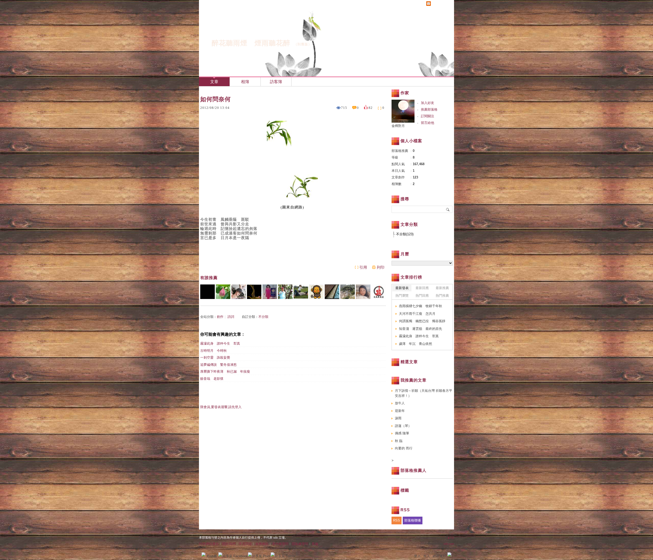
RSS (396, 520)
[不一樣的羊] (347, 291)
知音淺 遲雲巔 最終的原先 (420, 329)
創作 (220, 317)
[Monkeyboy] (316, 291)
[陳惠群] (269, 291)
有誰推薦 (209, 278)
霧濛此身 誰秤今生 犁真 (221, 343)
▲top (450, 537)
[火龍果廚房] (378, 291)
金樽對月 (400, 126)
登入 (417, 556)
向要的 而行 (403, 448)
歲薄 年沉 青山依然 (415, 344)
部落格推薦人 (413, 470)
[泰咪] (332, 291)
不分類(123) (404, 234)
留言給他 (427, 123)
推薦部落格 (429, 109)
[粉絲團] (204, 554)
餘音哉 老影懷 (211, 379)
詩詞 (231, 317)
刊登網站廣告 (209, 544)
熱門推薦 (442, 295)
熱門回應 (422, 295)
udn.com (449, 543)
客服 (315, 544)
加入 (426, 556)
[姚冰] (254, 291)
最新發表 (402, 288)
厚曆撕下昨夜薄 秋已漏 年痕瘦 (225, 371)
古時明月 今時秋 (213, 351)
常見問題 (245, 544)
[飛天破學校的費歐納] (301, 291)
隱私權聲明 (300, 544)
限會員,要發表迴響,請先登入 (221, 407)
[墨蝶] (238, 291)
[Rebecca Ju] (363, 291)
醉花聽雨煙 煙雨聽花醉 (251, 43)
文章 (214, 82)
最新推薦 (442, 288)
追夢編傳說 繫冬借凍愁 (218, 365)
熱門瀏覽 (402, 295)
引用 (363, 267)
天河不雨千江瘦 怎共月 (417, 314)
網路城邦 (439, 556)
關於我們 (228, 544)
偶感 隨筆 (402, 433)
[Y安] (285, 291)
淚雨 (398, 418)
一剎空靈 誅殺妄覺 (215, 357)
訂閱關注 (427, 116)
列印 (380, 267)
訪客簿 (276, 82)
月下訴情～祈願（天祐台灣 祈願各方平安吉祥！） (423, 393)
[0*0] (207, 291)
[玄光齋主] (223, 291)
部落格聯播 (412, 520)
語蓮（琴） (403, 426)
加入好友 (427, 103)
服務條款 (262, 544)
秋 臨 (399, 441)
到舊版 (302, 44)
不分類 (263, 317)
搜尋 (448, 209)
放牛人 (400, 403)
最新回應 (422, 288)
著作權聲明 (280, 544)
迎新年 (400, 411)
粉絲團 (212, 556)
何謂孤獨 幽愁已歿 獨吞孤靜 (422, 321)
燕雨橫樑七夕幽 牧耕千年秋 (420, 306)
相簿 (245, 82)
